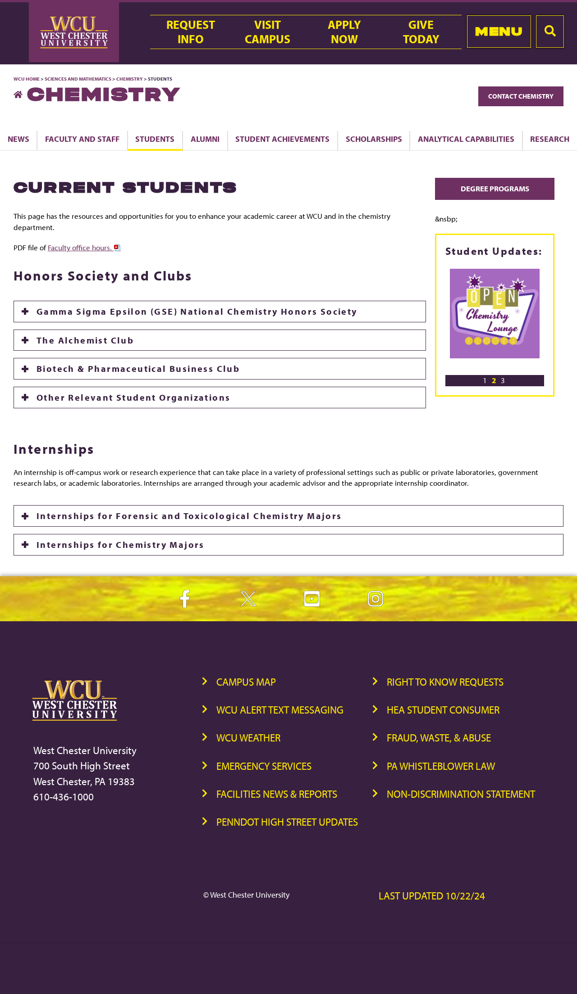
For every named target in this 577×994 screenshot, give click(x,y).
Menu (498, 31)
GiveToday (421, 32)
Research (549, 138)
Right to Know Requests (445, 681)
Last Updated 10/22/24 (432, 895)
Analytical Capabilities (466, 138)
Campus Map (246, 681)
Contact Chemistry (521, 96)
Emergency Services (263, 766)
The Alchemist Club (85, 340)
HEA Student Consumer (443, 709)
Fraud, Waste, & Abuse (439, 737)
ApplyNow (344, 32)
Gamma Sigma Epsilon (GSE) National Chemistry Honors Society (197, 311)
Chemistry (129, 79)
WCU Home (27, 79)
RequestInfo (190, 32)
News (18, 138)
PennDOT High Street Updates (287, 821)
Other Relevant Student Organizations (133, 397)
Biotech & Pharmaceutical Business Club (138, 368)
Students (154, 138)
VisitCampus (267, 32)
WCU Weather (248, 737)
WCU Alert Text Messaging (279, 709)
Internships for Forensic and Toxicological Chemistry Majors (189, 515)
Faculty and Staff (82, 138)
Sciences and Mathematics (78, 79)
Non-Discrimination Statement (461, 793)
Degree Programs (495, 188)
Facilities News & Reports (276, 793)
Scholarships (374, 138)
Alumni (205, 138)
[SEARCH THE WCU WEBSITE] (550, 31)
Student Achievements (282, 138)
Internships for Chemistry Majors (121, 544)
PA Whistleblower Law (441, 766)
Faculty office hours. (81, 247)
